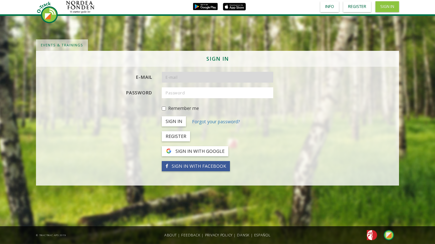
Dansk (243, 235)
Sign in (387, 6)
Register (176, 136)
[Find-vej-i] (386, 235)
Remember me (183, 108)
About (170, 235)
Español (262, 235)
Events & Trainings (62, 45)
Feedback (190, 235)
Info (329, 6)
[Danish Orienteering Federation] (370, 235)
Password (139, 93)
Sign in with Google (199, 151)
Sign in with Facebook (198, 166)
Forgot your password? (216, 122)
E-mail (144, 77)
